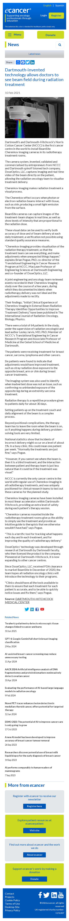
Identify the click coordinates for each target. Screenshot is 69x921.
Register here (34, 806)
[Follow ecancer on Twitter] (46, 894)
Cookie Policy (12, 900)
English (47, 5)
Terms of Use (12, 903)
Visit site (34, 830)
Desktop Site (12, 906)
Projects (9, 896)
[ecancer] (18, 10)
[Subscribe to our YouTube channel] (42, 609)
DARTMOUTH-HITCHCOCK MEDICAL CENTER (29, 600)
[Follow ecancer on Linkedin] (54, 894)
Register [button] (56, 15)
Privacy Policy (12, 910)
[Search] (60, 45)
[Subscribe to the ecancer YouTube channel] (61, 894)
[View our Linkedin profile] (32, 609)
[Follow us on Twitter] (27, 609)
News (13, 44)
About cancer (34, 854)
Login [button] (44, 15)
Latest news (34, 53)
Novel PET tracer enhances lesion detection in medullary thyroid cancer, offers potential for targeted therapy (34, 706)
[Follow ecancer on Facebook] (40, 894)
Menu (17, 34)
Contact (9, 893)
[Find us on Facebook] (37, 609)
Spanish (59, 5)
